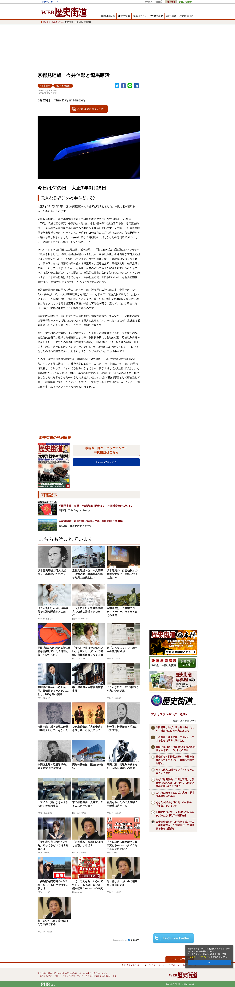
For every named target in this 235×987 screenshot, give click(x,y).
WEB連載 (171, 16)
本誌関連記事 (108, 16)
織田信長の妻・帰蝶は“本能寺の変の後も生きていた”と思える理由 (176, 748)
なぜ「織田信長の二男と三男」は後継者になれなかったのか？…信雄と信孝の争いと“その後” (175, 782)
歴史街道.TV (186, 16)
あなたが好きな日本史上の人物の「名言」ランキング (174, 804)
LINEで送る (129, 85)
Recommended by (120, 940)
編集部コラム (140, 16)
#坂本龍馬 (45, 86)
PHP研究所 (185, 1)
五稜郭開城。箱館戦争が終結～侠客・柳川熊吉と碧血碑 (91, 521)
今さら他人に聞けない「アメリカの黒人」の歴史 (175, 771)
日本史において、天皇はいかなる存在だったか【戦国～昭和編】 (175, 814)
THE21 (159, 1)
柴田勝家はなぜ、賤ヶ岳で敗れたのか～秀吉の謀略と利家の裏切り (175, 729)
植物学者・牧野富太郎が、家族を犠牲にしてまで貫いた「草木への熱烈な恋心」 (175, 760)
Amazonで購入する (106, 462)
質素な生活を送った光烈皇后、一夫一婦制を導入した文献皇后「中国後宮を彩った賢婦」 (175, 825)
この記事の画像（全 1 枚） (91, 109)
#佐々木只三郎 (63, 86)
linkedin (137, 85)
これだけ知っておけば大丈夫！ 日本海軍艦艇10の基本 (175, 794)
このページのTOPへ (178, 959)
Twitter (117, 85)
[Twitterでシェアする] (173, 938)
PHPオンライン (49, 1)
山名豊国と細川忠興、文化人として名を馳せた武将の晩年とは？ (175, 739)
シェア (123, 85)
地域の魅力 (124, 16)
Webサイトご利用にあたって (184, 965)
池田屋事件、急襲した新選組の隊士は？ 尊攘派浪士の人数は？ (96, 505)
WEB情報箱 (156, 16)
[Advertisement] (117, 48)
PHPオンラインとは (133, 965)
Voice (148, 1)
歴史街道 (170, 1)
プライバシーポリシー (199, 957)
